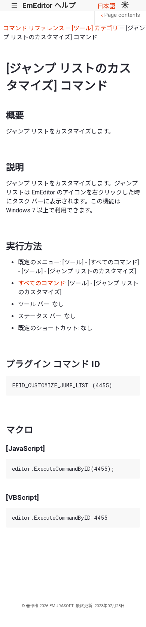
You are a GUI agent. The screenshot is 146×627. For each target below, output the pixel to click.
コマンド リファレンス (33, 28)
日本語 (106, 6)
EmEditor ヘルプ (49, 5)
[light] (125, 5)
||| (14, 6)
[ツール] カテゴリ (95, 28)
